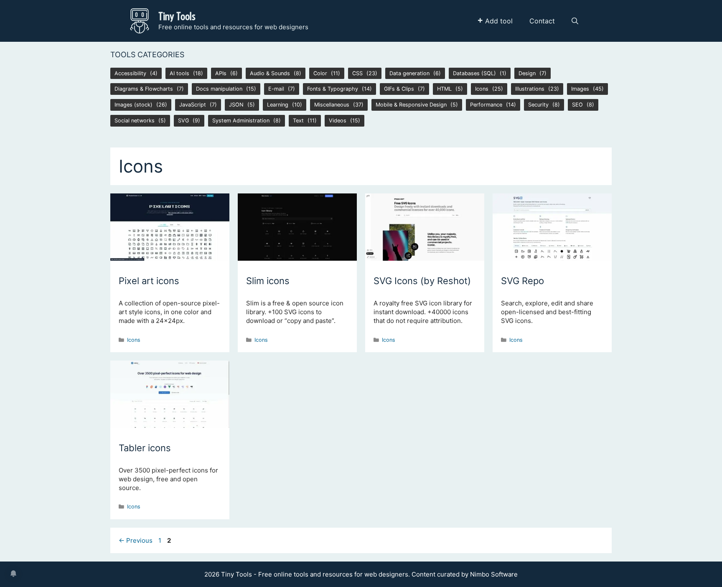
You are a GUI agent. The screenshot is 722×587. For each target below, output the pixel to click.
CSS (357, 73)
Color (320, 73)
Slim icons (268, 280)
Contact (542, 21)
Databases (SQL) (474, 73)
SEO (577, 105)
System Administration (240, 120)
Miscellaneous (331, 105)
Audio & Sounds (270, 73)
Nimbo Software (494, 574)
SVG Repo (522, 280)
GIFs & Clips (399, 89)
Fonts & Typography (332, 89)
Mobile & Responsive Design (411, 105)
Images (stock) (133, 105)
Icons (481, 89)
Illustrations (529, 89)
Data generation (409, 73)
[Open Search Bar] (575, 21)
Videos (337, 120)
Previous (136, 540)
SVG (183, 120)
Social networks (134, 120)
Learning (277, 105)
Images (580, 89)
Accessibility (130, 73)
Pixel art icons (149, 280)
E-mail (276, 89)
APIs (220, 73)
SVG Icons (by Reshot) (422, 280)
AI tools (179, 73)
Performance (486, 105)
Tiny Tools (177, 16)
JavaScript (192, 105)
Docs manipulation (219, 89)
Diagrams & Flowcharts (143, 89)
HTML (444, 89)
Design (527, 73)
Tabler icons (145, 447)
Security (538, 105)
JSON (236, 105)
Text (298, 120)
